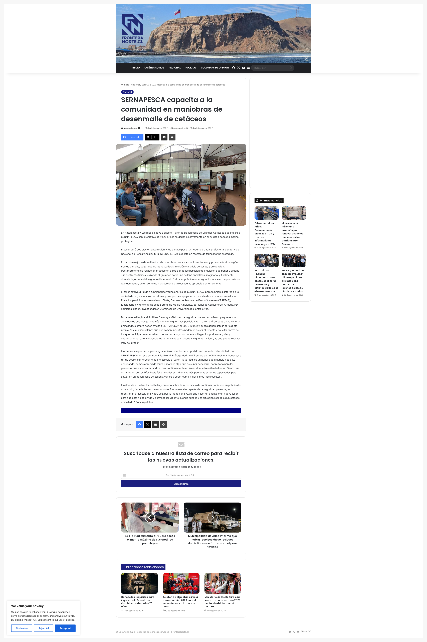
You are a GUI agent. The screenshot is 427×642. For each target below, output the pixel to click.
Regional (175, 67)
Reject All (44, 628)
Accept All (65, 628)
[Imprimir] (172, 137)
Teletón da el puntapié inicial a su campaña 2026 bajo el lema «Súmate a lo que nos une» (180, 601)
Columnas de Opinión (215, 67)
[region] (43, 618)
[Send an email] (139, 128)
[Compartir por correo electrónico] (164, 137)
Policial (190, 67)
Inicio (136, 67)
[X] (147, 424)
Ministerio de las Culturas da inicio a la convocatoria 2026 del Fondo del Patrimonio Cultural (222, 601)
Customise (22, 628)
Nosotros (306, 631)
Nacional (135, 84)
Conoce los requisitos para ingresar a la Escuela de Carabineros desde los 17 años (137, 601)
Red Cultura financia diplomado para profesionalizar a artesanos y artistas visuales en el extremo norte (267, 281)
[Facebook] (139, 424)
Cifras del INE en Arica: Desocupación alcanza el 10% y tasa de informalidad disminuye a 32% (265, 233)
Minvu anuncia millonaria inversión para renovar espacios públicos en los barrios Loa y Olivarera (292, 233)
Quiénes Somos (154, 67)
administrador (130, 128)
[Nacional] (213, 33)
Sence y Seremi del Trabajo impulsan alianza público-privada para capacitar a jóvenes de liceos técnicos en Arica (293, 281)
